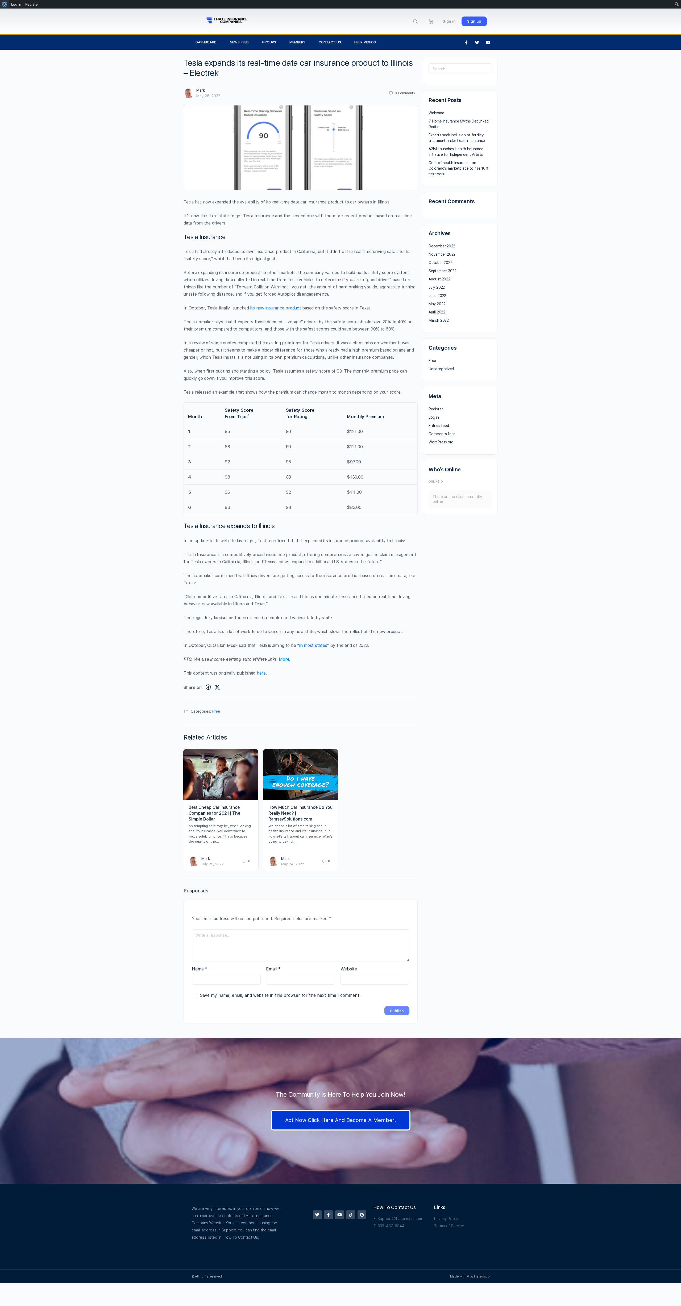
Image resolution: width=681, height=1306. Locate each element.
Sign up (474, 21)
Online (436, 481)
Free (216, 711)
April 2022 (437, 312)
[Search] (415, 21)
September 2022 (442, 271)
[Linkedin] (488, 42)
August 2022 (439, 279)
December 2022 (442, 246)
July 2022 (437, 287)
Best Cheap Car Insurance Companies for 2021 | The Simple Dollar (214, 813)
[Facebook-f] (466, 42)
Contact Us (330, 42)
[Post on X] (217, 687)
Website (348, 969)
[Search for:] (460, 68)
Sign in (449, 21)
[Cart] (431, 21)
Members (297, 42)
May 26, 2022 (208, 96)
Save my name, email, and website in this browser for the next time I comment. (280, 995)
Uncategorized (441, 369)
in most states (313, 645)
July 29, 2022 (212, 864)
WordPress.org (441, 442)
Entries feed (439, 425)
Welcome (436, 113)
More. (284, 659)
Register (436, 409)
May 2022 (437, 304)
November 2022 (442, 254)
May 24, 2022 (292, 864)
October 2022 (440, 262)
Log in (434, 417)
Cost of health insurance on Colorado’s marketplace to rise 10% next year (459, 168)
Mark (200, 90)
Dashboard (206, 42)
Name (199, 969)
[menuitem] (4, 4)
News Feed (239, 42)
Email (273, 969)
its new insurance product (275, 308)
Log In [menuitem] (16, 4)
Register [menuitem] (32, 4)
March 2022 (439, 320)
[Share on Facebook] (208, 687)
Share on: (193, 687)
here (261, 673)
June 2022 (437, 295)
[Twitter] (477, 42)
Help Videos (365, 42)
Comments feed (442, 434)
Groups (269, 42)
